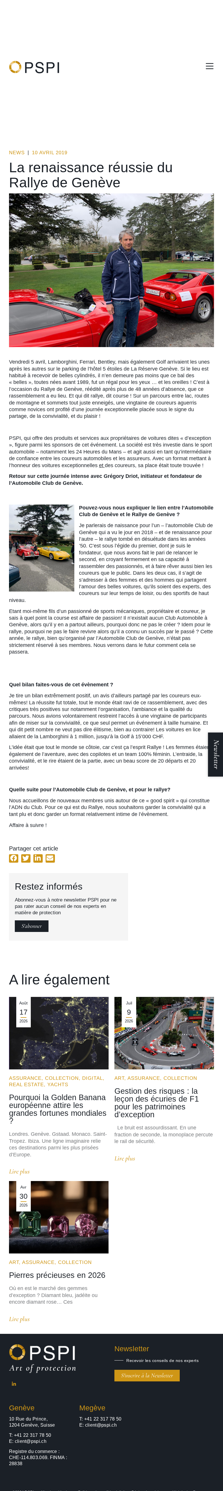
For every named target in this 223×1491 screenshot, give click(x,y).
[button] (13, 858)
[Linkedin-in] (14, 1384)
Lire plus (19, 1171)
